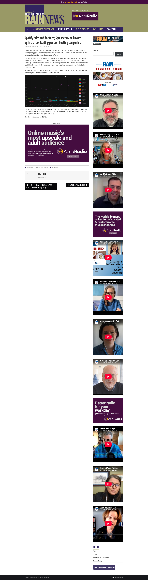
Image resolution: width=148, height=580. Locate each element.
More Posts (42, 177)
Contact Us (96, 554)
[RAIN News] (74, 14)
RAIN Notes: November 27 (76, 185)
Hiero (113, 577)
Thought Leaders (82, 29)
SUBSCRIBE (97, 44)
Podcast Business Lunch (44, 29)
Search (95, 50)
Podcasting (111, 29)
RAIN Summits (98, 29)
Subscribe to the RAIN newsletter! (104, 567)
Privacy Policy (97, 561)
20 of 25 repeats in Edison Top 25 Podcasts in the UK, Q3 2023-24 (39, 186)
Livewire (55, 167)
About (29, 29)
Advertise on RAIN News (101, 557)
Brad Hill (48, 46)
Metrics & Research (65, 29)
